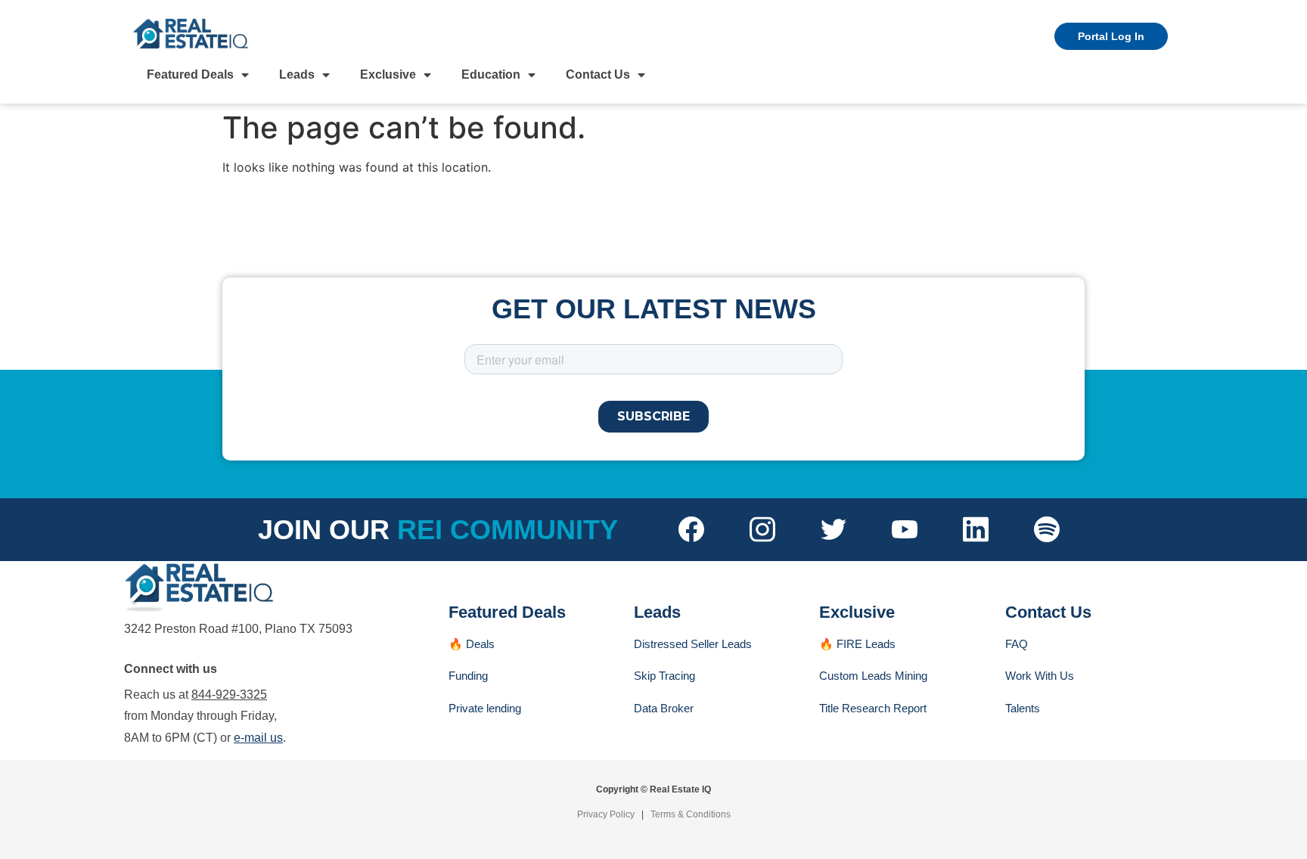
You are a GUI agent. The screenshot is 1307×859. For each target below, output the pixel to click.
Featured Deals (190, 74)
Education (490, 74)
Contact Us (598, 74)
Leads (297, 74)
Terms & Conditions (690, 814)
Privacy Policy (606, 814)
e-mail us (258, 737)
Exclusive (388, 74)
